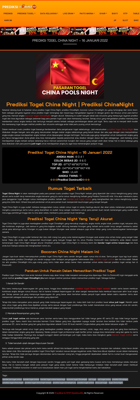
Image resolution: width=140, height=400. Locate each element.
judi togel (92, 379)
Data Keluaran (48, 13)
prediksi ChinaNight (120, 379)
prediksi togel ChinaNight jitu (64, 383)
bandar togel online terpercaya (52, 379)
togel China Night (115, 383)
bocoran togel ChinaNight (77, 379)
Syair (102, 13)
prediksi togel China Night (13, 383)
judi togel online (104, 379)
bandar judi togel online (12, 379)
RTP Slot (125, 17)
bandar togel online (31, 379)
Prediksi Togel (25, 13)
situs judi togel (101, 383)
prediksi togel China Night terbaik (38, 383)
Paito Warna (86, 13)
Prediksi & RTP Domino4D (69, 393)
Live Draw (68, 13)
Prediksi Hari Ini (8, 17)
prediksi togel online (85, 383)
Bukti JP (115, 17)
